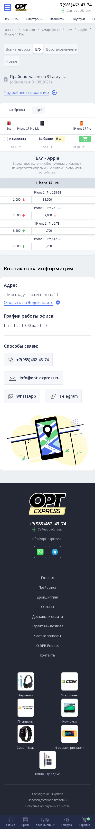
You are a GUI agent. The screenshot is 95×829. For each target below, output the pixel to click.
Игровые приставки (70, 747)
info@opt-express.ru (39, 377)
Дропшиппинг (47, 597)
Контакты (48, 655)
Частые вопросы (47, 635)
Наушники (11, 19)
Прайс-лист (47, 587)
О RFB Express (47, 645)
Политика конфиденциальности (47, 806)
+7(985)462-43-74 (74, 5)
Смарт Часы (25, 747)
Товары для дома (47, 773)
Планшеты (57, 19)
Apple (38, 110)
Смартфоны (34, 19)
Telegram (68, 396)
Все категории (18, 49)
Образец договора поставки (47, 800)
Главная (47, 577)
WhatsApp (25, 396)
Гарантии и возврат (48, 626)
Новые (11, 61)
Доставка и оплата (47, 616)
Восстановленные (61, 49)
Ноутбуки (78, 19)
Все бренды (17, 110)
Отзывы (47, 606)
